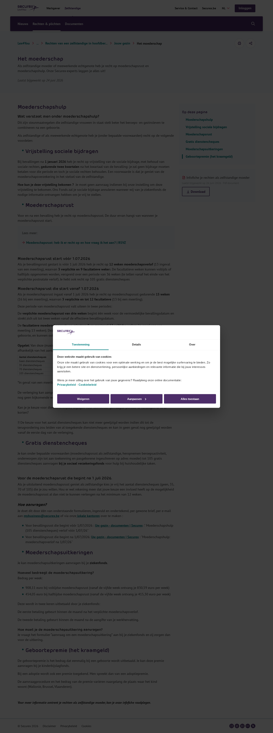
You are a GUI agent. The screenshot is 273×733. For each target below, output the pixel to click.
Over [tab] (192, 344)
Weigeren (83, 398)
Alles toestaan (190, 398)
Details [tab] (136, 344)
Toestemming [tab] (81, 344)
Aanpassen (134, 398)
